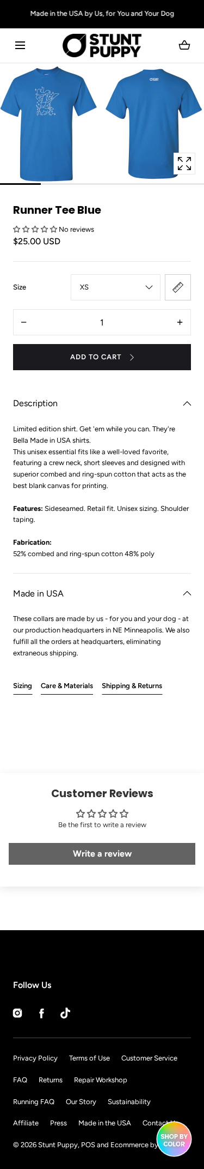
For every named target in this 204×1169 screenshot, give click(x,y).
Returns (51, 1080)
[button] (20, 45)
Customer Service (149, 1058)
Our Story (81, 1102)
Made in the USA (104, 1123)
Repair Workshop (100, 1080)
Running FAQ (33, 1102)
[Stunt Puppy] (102, 45)
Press (58, 1123)
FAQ (20, 1080)
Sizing (22, 686)
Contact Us (160, 1123)
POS (88, 1145)
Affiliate (26, 1123)
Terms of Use (89, 1058)
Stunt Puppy (58, 1145)
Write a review (102, 853)
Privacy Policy (35, 1058)
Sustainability (129, 1102)
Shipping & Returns (132, 686)
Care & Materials (67, 686)
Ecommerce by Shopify (147, 1145)
